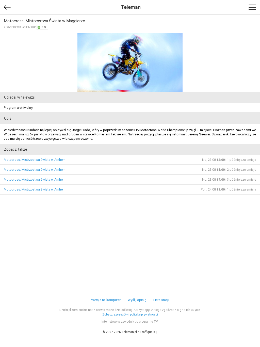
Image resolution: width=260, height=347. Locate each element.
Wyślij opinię (137, 300)
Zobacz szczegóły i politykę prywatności (130, 314)
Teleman (131, 7)
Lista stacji (161, 300)
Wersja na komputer (106, 300)
